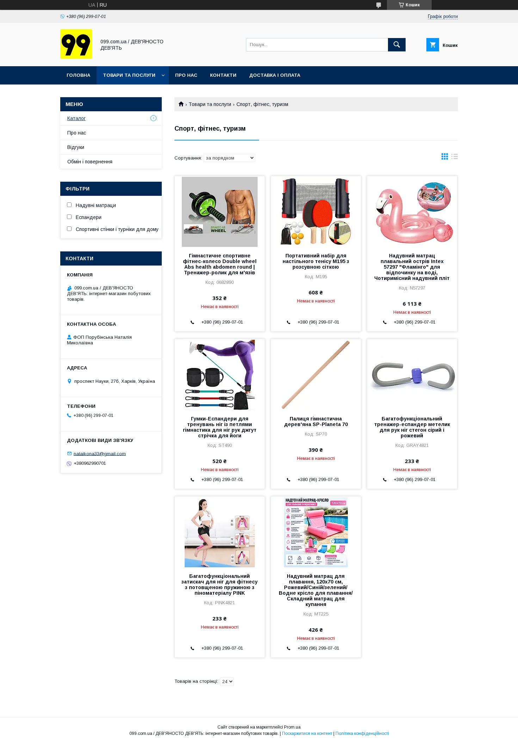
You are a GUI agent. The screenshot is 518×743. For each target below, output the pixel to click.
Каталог (76, 118)
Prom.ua (292, 727)
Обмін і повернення (89, 161)
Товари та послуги (129, 75)
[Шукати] (397, 44)
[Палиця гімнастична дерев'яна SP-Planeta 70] (316, 374)
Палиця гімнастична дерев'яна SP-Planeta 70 (316, 421)
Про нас (186, 75)
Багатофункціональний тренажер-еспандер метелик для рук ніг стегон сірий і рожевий (412, 427)
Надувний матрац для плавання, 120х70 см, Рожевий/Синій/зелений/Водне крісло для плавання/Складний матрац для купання (316, 590)
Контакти (223, 75)
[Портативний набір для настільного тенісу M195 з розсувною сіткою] (316, 211)
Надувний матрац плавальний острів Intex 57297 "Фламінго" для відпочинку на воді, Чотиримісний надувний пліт (412, 267)
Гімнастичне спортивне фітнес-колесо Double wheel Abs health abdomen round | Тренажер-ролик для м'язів (220, 264)
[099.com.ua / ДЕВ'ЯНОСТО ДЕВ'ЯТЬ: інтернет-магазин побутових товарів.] (76, 57)
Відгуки (75, 147)
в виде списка (454, 158)
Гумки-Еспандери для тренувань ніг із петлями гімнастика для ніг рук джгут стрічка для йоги (220, 427)
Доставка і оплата (274, 75)
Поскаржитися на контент (307, 733)
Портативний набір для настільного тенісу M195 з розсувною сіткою (316, 261)
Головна (78, 75)
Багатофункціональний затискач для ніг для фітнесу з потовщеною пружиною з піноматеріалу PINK (219, 584)
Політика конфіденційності (362, 733)
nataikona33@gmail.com (100, 453)
